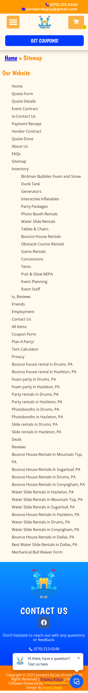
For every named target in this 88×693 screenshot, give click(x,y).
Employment (23, 311)
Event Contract (25, 108)
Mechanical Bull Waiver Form (37, 552)
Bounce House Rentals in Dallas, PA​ (43, 537)
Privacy (18, 356)
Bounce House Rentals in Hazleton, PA (45, 514)
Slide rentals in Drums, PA (34, 424)
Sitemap (19, 161)
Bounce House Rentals (41, 236)
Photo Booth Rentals (39, 214)
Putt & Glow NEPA (37, 274)
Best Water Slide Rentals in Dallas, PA (44, 544)
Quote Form (22, 93)
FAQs (16, 153)
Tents (26, 266)
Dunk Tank (30, 183)
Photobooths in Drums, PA (35, 409)
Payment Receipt (27, 123)
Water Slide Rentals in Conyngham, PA (45, 529)
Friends (18, 304)
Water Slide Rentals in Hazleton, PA (43, 492)
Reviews (19, 446)
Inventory (20, 168)
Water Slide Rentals (38, 221)
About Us (20, 146)
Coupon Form (24, 334)
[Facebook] (44, 622)
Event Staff (30, 289)
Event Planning (34, 281)
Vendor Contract (26, 131)
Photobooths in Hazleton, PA (37, 416)
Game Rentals (33, 251)
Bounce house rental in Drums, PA (42, 364)
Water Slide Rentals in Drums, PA (41, 522)
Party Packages (34, 206)
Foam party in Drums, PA (34, 379)
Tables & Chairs (35, 229)
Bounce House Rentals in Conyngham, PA (48, 484)
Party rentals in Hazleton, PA (37, 401)
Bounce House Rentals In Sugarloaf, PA (46, 469)
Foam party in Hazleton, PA (36, 386)
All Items (19, 326)
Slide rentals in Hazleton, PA (36, 431)
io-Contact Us (24, 116)
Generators (31, 191)
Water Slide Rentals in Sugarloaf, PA (43, 507)
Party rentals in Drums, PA (35, 394)
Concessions (32, 259)
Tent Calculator (25, 349)
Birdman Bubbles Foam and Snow (51, 176)
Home (11, 58)
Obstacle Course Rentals (42, 244)
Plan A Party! (23, 341)
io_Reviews (21, 296)
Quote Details (24, 101)
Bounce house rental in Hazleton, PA (44, 371)
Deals (17, 439)
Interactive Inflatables (40, 198)
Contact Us (21, 319)
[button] (13, 22)
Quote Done (22, 138)
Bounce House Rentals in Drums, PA (44, 477)
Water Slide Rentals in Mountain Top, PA (47, 499)
